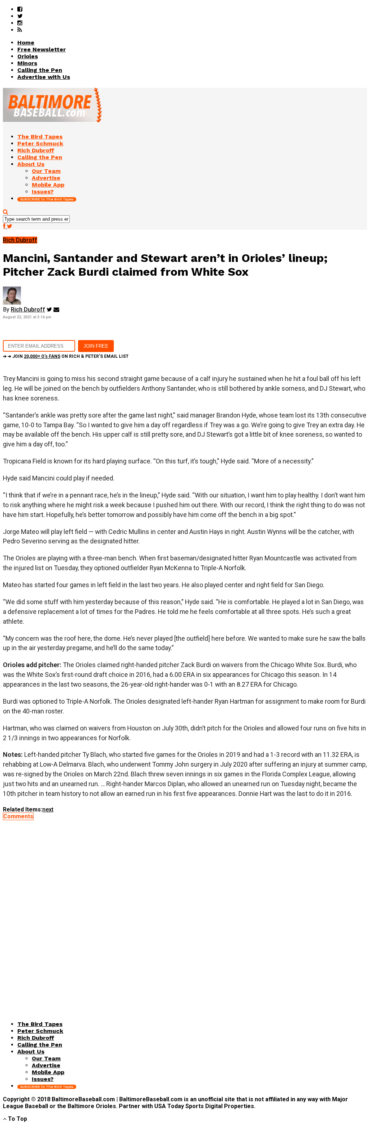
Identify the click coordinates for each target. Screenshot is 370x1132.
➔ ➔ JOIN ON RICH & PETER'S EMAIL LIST (66, 356)
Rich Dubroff (28, 309)
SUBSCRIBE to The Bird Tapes (47, 199)
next (47, 809)
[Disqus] (185, 910)
